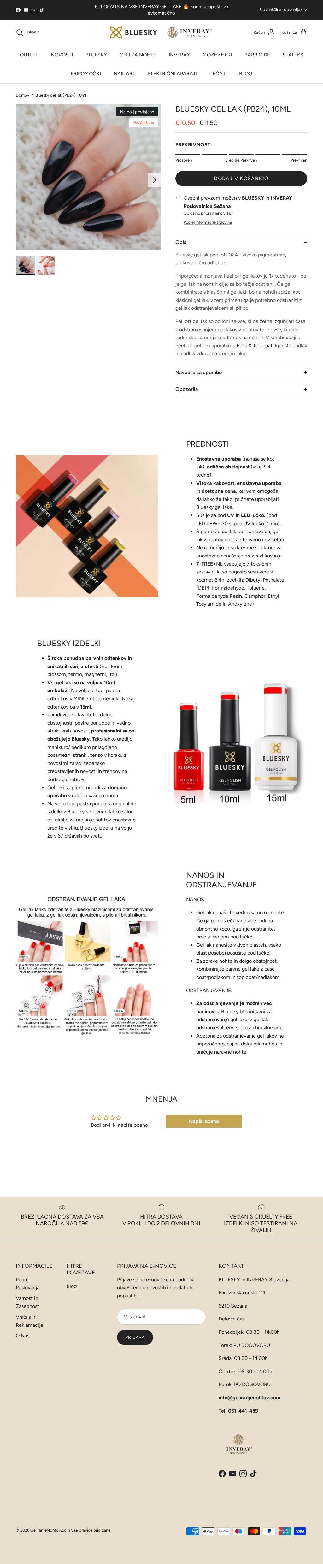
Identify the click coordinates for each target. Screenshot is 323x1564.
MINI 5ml (83, 699)
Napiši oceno (204, 1121)
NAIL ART (124, 74)
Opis (180, 242)
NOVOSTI (62, 55)
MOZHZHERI (217, 55)
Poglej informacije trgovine (208, 222)
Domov (22, 94)
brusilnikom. (268, 1028)
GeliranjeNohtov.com (50, 1530)
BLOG (245, 74)
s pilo (242, 1028)
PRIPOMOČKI (86, 74)
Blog (72, 1286)
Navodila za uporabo (198, 372)
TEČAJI (218, 74)
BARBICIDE (257, 55)
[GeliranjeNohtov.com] (161, 32)
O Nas (22, 1335)
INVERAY (179, 55)
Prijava (135, 1337)
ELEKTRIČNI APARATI (172, 74)
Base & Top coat (255, 346)
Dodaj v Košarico (241, 178)
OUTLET (29, 55)
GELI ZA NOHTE (138, 55)
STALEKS (293, 55)
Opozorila (186, 389)
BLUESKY (96, 55)
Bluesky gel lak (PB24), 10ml (60, 94)
